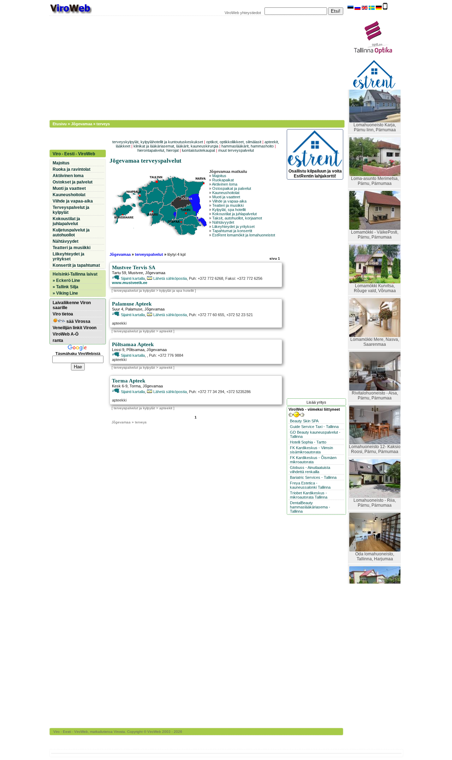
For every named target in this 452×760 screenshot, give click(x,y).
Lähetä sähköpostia (169, 278)
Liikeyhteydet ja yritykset (233, 226)
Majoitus (219, 176)
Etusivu (60, 124)
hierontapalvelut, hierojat (158, 150)
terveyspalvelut (149, 254)
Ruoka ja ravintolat (71, 169)
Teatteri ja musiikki (228, 205)
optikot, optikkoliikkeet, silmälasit (233, 142)
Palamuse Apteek (131, 304)
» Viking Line (65, 293)
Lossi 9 (118, 350)
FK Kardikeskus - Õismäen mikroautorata (313, 460)
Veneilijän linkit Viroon (74, 327)
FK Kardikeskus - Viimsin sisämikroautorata (311, 450)
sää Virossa (77, 321)
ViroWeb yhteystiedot (243, 13)
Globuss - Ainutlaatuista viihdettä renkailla (310, 469)
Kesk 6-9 (119, 386)
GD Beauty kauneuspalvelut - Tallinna (315, 434)
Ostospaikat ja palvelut (231, 188)
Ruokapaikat (223, 180)
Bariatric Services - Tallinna (313, 477)
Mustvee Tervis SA (133, 267)
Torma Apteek (128, 381)
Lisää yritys (316, 402)
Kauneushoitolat (225, 193)
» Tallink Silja (65, 286)
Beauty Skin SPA (304, 421)
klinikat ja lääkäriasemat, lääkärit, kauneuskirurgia (175, 146)
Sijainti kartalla (132, 278)
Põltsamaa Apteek (133, 344)
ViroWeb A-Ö (65, 334)
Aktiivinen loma (224, 184)
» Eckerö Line (66, 280)
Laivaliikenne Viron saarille (72, 305)
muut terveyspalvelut (236, 150)
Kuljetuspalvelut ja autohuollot (71, 232)
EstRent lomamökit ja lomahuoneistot (243, 235)
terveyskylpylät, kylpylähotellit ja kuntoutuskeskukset (157, 142)
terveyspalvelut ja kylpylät (134, 290)
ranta (58, 340)
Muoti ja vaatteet (226, 197)
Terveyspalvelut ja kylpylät (71, 210)
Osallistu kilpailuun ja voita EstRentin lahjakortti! (315, 174)
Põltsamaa (135, 350)
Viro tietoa (63, 314)
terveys (103, 124)
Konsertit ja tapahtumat (76, 265)
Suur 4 (117, 309)
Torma (135, 386)
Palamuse (133, 309)
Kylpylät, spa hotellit (229, 209)
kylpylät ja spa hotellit (176, 290)
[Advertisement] (192, 67)
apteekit (165, 331)
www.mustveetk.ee (129, 283)
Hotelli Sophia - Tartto (308, 442)
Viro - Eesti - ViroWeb (74, 153)
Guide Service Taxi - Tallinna (314, 426)
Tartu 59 (119, 273)
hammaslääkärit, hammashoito (247, 146)
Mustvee (135, 273)
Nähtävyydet (223, 222)
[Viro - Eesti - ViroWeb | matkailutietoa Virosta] (70, 13)
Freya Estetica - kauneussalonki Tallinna (310, 485)
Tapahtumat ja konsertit (232, 231)
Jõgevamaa (81, 124)
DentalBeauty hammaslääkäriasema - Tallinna (310, 507)
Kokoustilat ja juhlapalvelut (234, 214)
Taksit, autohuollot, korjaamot (237, 218)
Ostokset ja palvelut (73, 182)
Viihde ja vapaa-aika (229, 201)
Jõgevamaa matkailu (228, 171)
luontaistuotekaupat (198, 150)
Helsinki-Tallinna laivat (75, 274)
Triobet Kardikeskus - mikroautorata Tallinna (308, 495)
